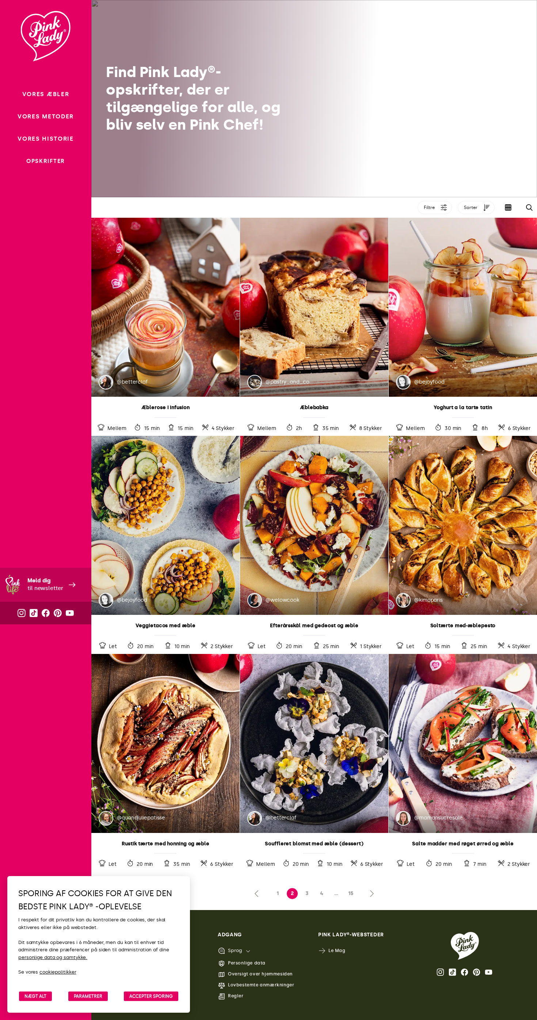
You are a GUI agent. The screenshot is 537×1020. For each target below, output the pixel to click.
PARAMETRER (88, 996)
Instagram (441, 972)
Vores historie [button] (46, 138)
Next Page (370, 893)
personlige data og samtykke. (52, 957)
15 (351, 893)
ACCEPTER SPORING (151, 996)
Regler (236, 995)
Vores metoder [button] (46, 116)
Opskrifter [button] (45, 161)
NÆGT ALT (35, 996)
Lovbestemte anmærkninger (261, 984)
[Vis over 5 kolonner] (508, 207)
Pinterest (477, 972)
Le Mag (337, 950)
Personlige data (247, 963)
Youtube (489, 972)
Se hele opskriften (165, 326)
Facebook (465, 972)
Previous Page (258, 893)
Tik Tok (453, 972)
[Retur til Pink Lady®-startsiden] (465, 946)
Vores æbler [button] (45, 94)
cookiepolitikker (57, 972)
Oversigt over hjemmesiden (260, 974)
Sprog (235, 950)
